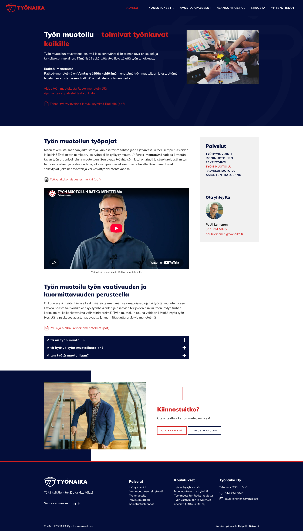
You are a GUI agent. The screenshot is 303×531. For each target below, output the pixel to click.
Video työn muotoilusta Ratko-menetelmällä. (75, 88)
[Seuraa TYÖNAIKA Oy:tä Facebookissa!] (78, 503)
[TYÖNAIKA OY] (66, 481)
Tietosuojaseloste (83, 526)
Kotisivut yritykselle (237, 526)
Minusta (258, 8)
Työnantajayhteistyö (187, 487)
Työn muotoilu (218, 167)
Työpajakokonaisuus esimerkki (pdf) (75, 179)
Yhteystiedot (283, 8)
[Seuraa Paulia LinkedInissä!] (74, 503)
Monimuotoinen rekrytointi (146, 491)
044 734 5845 (216, 229)
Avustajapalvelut (195, 8)
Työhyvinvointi (219, 154)
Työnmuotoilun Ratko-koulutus (194, 496)
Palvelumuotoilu (221, 171)
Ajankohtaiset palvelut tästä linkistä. (70, 93)
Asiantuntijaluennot (224, 175)
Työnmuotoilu (137, 496)
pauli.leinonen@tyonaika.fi (224, 234)
